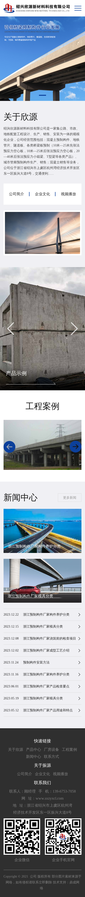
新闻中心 (33, 757)
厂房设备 (51, 749)
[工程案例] (42, 445)
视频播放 (60, 774)
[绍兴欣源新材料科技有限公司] (37, 8)
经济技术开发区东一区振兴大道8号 (42, 812)
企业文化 (42, 774)
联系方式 (51, 757)
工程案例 (69, 749)
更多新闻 (69, 497)
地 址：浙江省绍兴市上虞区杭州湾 (42, 805)
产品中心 (33, 749)
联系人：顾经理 (22, 791)
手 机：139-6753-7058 (57, 791)
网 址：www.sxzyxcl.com (42, 798)
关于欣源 (15, 749)
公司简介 (24, 774)
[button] (42, 95)
